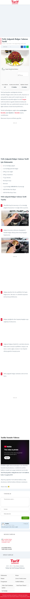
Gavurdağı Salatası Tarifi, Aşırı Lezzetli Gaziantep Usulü (7, 549)
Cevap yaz (26, 523)
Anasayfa (3, 43)
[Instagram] (19, 572)
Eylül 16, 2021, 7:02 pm (9, 525)
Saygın (24, 99)
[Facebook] (11, 572)
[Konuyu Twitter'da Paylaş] (25, 47)
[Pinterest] (16, 572)
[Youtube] (14, 572)
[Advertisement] (15, 20)
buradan (3, 113)
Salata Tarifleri (9, 43)
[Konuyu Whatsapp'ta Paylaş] (27, 47)
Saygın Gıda (7, 69)
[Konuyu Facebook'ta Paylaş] (22, 47)
